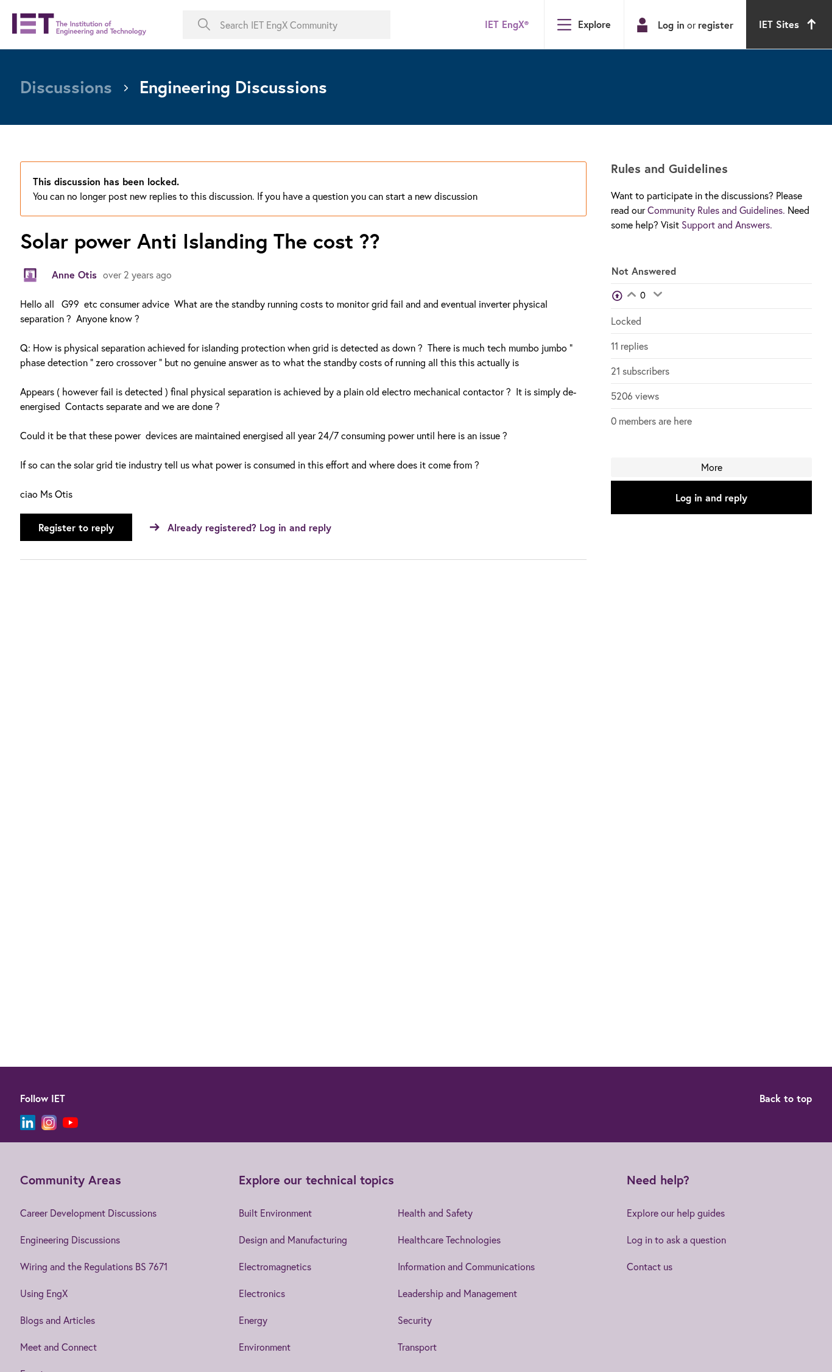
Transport (417, 1346)
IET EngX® (507, 24)
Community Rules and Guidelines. (716, 209)
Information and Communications (466, 1266)
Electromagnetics (275, 1266)
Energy (253, 1320)
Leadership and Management (457, 1293)
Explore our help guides (676, 1212)
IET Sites (779, 24)
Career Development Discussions (88, 1212)
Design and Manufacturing (293, 1239)
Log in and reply (711, 497)
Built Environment (275, 1212)
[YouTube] (70, 1122)
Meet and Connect (58, 1346)
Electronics (262, 1293)
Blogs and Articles (57, 1320)
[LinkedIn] (27, 1122)
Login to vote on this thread (631, 295)
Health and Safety (435, 1212)
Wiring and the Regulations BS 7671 (93, 1266)
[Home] (79, 24)
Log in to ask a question (676, 1239)
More (711, 467)
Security (415, 1320)
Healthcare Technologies (449, 1239)
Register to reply (76, 527)
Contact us (649, 1266)
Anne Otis (74, 274)
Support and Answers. (727, 224)
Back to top (786, 1098)
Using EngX (44, 1293)
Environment (265, 1346)
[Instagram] (49, 1122)
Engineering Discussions (70, 1239)
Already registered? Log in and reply (249, 527)
